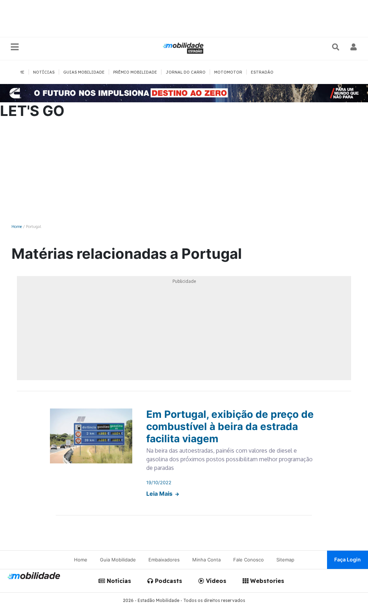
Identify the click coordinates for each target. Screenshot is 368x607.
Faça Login (347, 559)
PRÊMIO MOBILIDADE (135, 72)
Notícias (118, 580)
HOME (18, 72)
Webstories (266, 580)
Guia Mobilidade (118, 559)
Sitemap (285, 559)
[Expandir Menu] (14, 47)
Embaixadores (164, 559)
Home (17, 226)
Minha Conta (206, 559)
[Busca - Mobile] (336, 47)
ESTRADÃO (262, 72)
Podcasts (167, 580)
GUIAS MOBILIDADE (84, 72)
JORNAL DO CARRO (186, 72)
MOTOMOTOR (228, 72)
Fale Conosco (248, 559)
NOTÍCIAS (44, 72)
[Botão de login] (354, 47)
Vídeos (215, 580)
